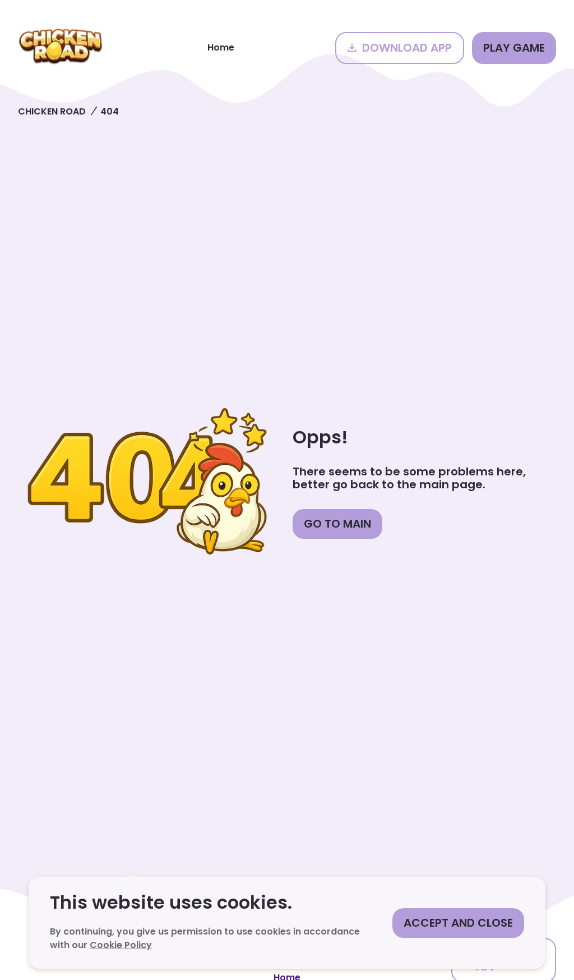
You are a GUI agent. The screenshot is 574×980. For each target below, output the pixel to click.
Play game (514, 48)
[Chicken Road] (60, 47)
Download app (407, 48)
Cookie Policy (121, 944)
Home (220, 47)
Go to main (337, 524)
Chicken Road (52, 111)
